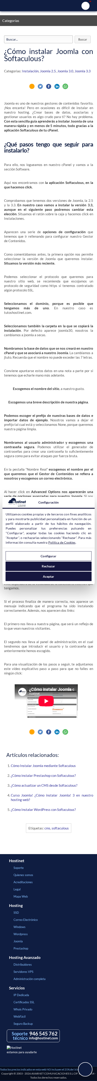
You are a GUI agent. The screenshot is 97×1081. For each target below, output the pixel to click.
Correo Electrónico (26, 920)
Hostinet (48, 5)
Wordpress (21, 934)
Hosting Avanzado (25, 957)
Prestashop (21, 948)
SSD (16, 912)
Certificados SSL (24, 1002)
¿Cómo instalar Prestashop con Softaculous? (43, 775)
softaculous (60, 828)
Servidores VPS (23, 971)
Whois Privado (23, 1009)
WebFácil (19, 1016)
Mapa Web (21, 896)
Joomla (18, 941)
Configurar (48, 556)
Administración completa (30, 979)
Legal (17, 889)
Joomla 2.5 (48, 71)
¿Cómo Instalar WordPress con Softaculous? (43, 810)
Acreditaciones (23, 882)
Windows (19, 927)
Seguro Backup (23, 1023)
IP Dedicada (21, 995)
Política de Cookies (62, 542)
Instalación (30, 71)
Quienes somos (23, 875)
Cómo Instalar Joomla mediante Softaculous (43, 766)
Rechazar (48, 566)
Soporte (19, 868)
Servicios (17, 988)
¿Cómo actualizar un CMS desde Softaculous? (44, 785)
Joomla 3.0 (65, 71)
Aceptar (48, 576)
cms (47, 828)
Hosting (16, 905)
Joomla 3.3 (83, 71)
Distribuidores (23, 964)
